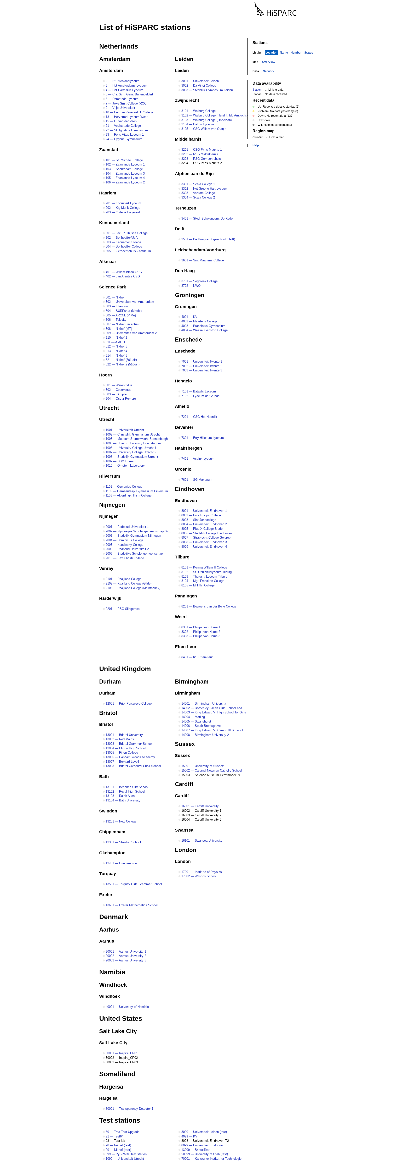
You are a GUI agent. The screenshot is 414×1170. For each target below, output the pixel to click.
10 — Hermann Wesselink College (129, 112)
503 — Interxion (116, 306)
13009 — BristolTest (195, 1150)
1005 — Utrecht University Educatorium (133, 443)
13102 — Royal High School (125, 791)
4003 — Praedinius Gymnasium (202, 326)
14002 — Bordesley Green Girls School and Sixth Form (219, 708)
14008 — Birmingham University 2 (204, 735)
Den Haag (185, 270)
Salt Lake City (118, 1031)
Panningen (186, 596)
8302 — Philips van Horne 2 (200, 632)
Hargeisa (111, 1086)
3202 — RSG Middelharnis (199, 154)
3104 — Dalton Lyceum (197, 124)
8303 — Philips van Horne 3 (200, 636)
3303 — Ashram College (197, 193)
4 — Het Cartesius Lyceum (124, 90)
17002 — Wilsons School (198, 876)
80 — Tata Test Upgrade (122, 1132)
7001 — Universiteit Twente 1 (201, 361)
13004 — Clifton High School (125, 748)
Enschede (188, 339)
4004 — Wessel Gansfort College (204, 330)
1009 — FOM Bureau (120, 461)
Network (268, 71)
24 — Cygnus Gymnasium (123, 139)
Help (256, 145)
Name (284, 52)
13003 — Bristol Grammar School (128, 743)
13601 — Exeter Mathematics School (131, 905)
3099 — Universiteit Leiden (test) (203, 1132)
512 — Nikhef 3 (116, 346)
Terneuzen (185, 208)
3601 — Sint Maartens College (202, 260)
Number (296, 52)
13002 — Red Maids (119, 739)
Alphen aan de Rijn (194, 173)
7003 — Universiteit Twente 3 (201, 370)
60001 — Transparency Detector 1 (129, 1108)
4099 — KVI (189, 1136)
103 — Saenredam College (124, 169)
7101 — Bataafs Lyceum (198, 391)
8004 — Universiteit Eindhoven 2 (203, 524)
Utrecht (109, 408)
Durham (110, 681)
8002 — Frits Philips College (200, 515)
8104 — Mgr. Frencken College (202, 581)
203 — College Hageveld (122, 212)
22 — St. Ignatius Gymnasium (126, 130)
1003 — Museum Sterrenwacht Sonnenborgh (136, 439)
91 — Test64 (114, 1136)
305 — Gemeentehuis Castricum (128, 251)
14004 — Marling (192, 717)
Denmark (113, 917)
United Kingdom (125, 669)
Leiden (184, 59)
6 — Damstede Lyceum (121, 99)
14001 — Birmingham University (203, 703)
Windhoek (113, 985)
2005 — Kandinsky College (124, 544)
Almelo (182, 406)
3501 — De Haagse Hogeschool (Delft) (207, 239)
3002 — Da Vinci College (198, 85)
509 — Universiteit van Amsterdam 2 (131, 333)
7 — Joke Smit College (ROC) (126, 103)
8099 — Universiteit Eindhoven (202, 1145)
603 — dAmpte (115, 394)
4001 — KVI (189, 317)
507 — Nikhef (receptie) (121, 324)
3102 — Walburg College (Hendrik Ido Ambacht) (213, 115)
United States (120, 1018)
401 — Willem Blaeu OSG (123, 272)
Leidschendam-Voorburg (200, 250)
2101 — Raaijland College (123, 579)
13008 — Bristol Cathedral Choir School (133, 766)
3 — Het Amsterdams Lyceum (126, 85)
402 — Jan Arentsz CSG (122, 276)
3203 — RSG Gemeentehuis (200, 158)
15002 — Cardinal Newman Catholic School (211, 770)
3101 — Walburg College (198, 111)
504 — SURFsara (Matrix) (123, 311)
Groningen (189, 295)
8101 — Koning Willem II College (203, 567)
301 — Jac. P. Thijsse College (126, 233)
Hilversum (109, 476)
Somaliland (117, 1074)
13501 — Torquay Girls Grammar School (133, 884)
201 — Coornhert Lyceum (123, 203)
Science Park (112, 287)
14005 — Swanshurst (195, 721)
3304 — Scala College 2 (197, 197)
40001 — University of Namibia (127, 1007)
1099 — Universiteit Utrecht (124, 1158)
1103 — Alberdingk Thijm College (128, 495)
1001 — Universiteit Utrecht (124, 430)
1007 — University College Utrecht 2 (130, 452)
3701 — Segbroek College (199, 281)
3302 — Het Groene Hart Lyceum (204, 188)
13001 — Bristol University (124, 735)
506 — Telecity (115, 319)
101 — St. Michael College (124, 160)
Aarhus (109, 929)
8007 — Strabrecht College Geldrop (205, 537)
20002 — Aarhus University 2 (125, 956)
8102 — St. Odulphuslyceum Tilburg (206, 572)
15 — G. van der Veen (121, 121)
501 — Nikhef (115, 297)
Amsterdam (114, 59)
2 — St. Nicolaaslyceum (122, 81)
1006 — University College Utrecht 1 (130, 448)
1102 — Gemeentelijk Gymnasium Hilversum (136, 491)
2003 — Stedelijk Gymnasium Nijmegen (133, 535)
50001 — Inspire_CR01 (121, 1053)
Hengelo (183, 381)
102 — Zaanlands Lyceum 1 (125, 164)
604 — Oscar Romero (120, 398)
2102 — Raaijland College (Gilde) (128, 583)
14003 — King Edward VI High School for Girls (213, 712)
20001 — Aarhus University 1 (125, 951)
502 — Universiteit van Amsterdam (129, 302)
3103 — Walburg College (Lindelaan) (206, 120)
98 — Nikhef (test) (118, 1145)
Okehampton (112, 852)
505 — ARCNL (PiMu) (120, 315)
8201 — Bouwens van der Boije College (208, 606)
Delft (179, 228)
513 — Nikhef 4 (116, 351)
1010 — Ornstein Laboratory (125, 465)
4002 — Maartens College (198, 321)
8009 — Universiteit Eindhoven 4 (203, 546)
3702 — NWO (190, 285)
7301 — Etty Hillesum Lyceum (202, 438)
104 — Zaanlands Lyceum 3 (125, 173)
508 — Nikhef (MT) (118, 329)
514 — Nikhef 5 (116, 355)
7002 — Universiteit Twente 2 (201, 366)
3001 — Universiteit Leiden (199, 81)
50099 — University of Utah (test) (204, 1154)
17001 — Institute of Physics (201, 872)
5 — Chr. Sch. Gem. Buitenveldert (129, 94)
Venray (106, 568)
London (185, 850)
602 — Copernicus (118, 390)
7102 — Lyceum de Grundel (200, 396)
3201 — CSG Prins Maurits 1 (201, 149)
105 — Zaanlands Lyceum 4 (125, 178)
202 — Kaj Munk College (122, 208)
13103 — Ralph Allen (120, 796)
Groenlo (183, 469)
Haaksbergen (188, 448)
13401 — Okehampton (121, 863)
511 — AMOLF (115, 342)
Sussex (185, 744)
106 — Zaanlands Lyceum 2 (125, 182)
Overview (268, 62)
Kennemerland (114, 222)
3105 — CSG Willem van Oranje (203, 129)
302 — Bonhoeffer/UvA (121, 237)
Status (308, 52)
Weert (181, 616)
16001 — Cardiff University (199, 806)
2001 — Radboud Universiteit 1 (127, 527)
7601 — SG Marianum (196, 479)
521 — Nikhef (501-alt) (121, 360)
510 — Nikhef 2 (116, 337)
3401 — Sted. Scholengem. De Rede (206, 218)
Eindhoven (190, 489)
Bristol (108, 713)
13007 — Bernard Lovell (122, 761)
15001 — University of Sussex (202, 766)
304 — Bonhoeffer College (123, 246)
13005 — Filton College (121, 752)
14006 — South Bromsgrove (200, 726)
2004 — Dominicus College (124, 540)
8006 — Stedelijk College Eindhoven (206, 533)
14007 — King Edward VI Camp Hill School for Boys (217, 730)
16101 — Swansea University (201, 840)
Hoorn (105, 375)
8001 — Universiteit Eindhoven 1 (203, 511)
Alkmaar (107, 261)
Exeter (105, 894)
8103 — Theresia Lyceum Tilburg (203, 576)
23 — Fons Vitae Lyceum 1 (124, 134)
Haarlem (107, 193)
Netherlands (118, 46)
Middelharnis (188, 139)
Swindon (108, 811)
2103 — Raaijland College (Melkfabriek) (132, 588)
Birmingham (191, 681)
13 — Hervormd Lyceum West (126, 117)
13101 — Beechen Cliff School (126, 787)
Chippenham (112, 831)
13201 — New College (120, 821)
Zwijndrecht (187, 100)
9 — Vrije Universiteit (120, 108)
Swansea (184, 830)
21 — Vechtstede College (123, 125)
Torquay (107, 873)
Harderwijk (110, 598)
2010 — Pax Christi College (124, 558)
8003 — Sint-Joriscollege (198, 520)
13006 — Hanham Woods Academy (130, 757)
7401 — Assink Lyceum (197, 458)
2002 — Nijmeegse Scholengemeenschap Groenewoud (143, 531)
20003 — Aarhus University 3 (125, 960)
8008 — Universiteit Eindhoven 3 (203, 542)
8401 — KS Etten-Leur (196, 657)
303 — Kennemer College (123, 242)
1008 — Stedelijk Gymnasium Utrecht (131, 456)
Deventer (184, 427)
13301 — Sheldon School (123, 842)
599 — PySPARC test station (126, 1154)
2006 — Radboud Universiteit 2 (127, 549)
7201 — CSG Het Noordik (198, 417)
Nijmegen (112, 505)
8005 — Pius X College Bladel (201, 528)
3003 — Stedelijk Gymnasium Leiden (206, 90)
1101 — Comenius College (123, 486)
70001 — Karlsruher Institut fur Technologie (211, 1158)
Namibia (112, 972)
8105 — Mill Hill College (197, 585)
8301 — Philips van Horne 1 (200, 627)
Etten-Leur (185, 646)
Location (271, 52)
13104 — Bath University (122, 800)
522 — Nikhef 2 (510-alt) (122, 364)
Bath (104, 776)
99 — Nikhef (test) (118, 1150)
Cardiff (184, 784)
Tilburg (182, 557)
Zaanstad (108, 149)
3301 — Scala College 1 (197, 184)
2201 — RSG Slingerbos (122, 609)
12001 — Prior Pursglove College (128, 703)
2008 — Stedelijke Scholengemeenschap (134, 553)
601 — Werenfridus (118, 385)
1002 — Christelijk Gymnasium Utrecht (132, 434)
